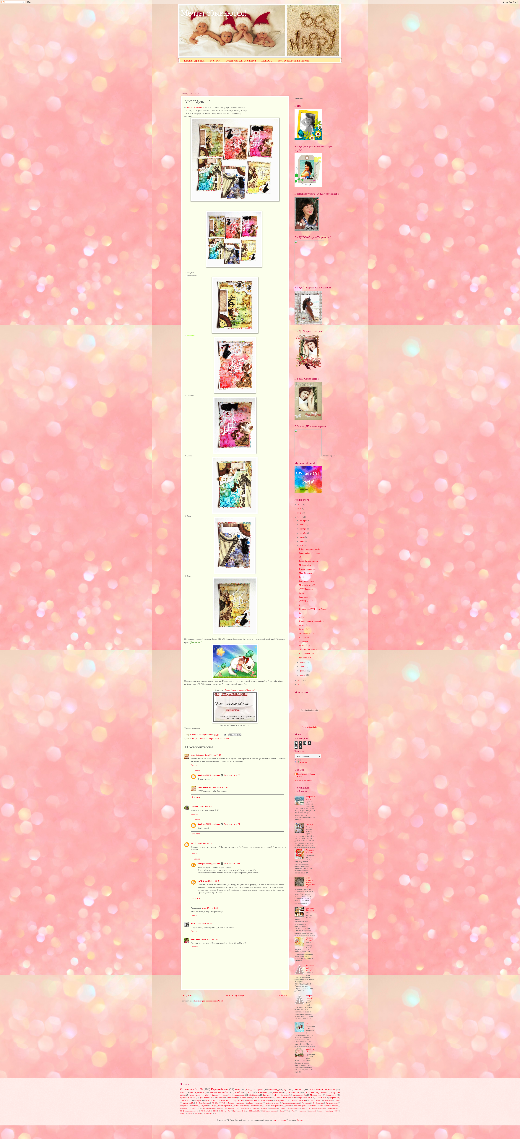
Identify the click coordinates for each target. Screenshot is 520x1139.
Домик (311, 1100)
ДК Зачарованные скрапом (284, 1097)
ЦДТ (286, 1089)
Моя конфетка (266, 1100)
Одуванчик (303, 641)
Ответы (197, 770)
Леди (266, 1105)
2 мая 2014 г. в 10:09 (204, 843)
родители (259, 1103)
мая (301, 545)
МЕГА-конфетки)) (306, 633)
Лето (182, 1092)
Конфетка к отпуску (310, 797)
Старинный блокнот (310, 909)
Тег (288, 1111)
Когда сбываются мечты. (308, 561)
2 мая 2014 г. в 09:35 (232, 775)
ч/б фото (198, 1100)
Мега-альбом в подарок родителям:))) (310, 882)
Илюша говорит (238, 1095)
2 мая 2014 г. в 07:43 (206, 806)
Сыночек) (298, 1089)
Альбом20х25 (229, 1108)
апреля (303, 662)
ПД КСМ (215, 1103)
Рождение (194, 1105)
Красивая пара (305, 657)
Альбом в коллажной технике (212, 1108)
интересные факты (300, 1105)
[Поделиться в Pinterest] (240, 735)
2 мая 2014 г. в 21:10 (210, 908)
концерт (182, 1113)
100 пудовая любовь (219, 1092)
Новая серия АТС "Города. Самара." (313, 609)
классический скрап (298, 1100)
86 (300, 557)
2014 (300, 517)
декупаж (288, 1105)
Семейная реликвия (225, 1105)
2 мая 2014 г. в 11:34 (220, 787)
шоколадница (208, 1113)
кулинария (240, 1103)
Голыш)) (309, 824)
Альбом (239, 1092)
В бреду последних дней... (309, 549)
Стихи (282, 1111)
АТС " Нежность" (306, 601)
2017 (300, 504)
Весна (225, 1095)
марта (302, 666)
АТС (193, 738)
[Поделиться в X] (235, 735)
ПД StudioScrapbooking (317, 1108)
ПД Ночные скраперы (269, 1111)
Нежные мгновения (307, 569)
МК (206, 1095)
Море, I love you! (305, 573)
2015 (300, 513)
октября (303, 528)
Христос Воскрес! (309, 938)
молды (190, 1113)
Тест (293, 1111)
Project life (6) (304, 645)
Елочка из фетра (331, 1103)
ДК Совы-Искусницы (315, 1092)
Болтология (293, 1092)
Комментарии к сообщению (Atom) (208, 1000)
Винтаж (266, 1095)
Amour (302, 617)
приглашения (327, 1100)
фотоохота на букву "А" (308, 649)
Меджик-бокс (315, 1095)
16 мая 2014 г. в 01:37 (209, 939)
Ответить (194, 765)
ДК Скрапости (318, 1103)
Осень (318, 1100)
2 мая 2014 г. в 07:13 (213, 755)
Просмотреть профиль (303, 780)
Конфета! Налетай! (309, 996)
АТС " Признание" (306, 589)
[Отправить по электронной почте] (229, 735)
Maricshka (191, 336)
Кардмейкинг (219, 1089)
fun (307, 1023)
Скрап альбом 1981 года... (309, 553)
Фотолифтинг (301, 1111)
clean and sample (299, 1095)
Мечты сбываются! (214, 12)
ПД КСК (215, 1111)
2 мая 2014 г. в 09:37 (232, 824)
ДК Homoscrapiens (262, 1097)
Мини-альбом (251, 1100)
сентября (303, 533)
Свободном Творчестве (195, 107)
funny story (303, 597)
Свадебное (220, 1097)
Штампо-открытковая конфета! (311, 621)
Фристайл (285, 1095)
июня (302, 541)
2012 (300, 684)
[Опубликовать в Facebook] (237, 735)
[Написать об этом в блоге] (232, 735)
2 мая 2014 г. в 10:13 (232, 863)
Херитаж (231, 1103)
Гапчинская (306, 1103)
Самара (213, 1105)
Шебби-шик (254, 1095)
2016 (300, 508)
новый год (273, 1089)
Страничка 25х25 (305, 1097)
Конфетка (262, 1092)
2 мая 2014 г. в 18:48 (211, 881)
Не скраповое (197, 1092)
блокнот (215, 1095)
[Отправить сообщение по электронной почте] (225, 734)
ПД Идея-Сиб (205, 1111)
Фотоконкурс (331, 1095)
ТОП (223, 1103)
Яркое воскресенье (306, 581)
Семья (301, 593)
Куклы (283, 1108)
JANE (193, 843)
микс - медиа (223, 738)
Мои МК (215, 60)
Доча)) (248, 1089)
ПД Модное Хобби (239, 1111)
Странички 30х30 (191, 1089)
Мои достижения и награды (294, 60)
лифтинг (250, 1103)
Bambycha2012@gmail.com (209, 775)
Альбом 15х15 (188, 1103)
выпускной (312, 1111)
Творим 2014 (321, 1097)
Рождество (204, 1105)
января (303, 675)
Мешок (304, 1108)
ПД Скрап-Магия (276, 1105)
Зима (237, 1089)
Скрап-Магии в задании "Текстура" (240, 690)
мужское (335, 1105)
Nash (189, 516)
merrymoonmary (279, 1120)
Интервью (264, 1108)
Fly (300, 613)
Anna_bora (195, 939)
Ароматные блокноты (310, 851)
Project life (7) (304, 629)
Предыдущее (282, 995)
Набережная (184, 1105)
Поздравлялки (281, 1100)
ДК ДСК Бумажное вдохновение (247, 1108)
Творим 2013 (238, 1100)
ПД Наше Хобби (254, 1111)
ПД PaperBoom (332, 1108)
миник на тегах (324, 1105)
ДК (275, 1095)
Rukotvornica (192, 275)
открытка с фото (256, 1105)
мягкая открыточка (241, 1105)
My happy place (305, 565)
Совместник (224, 1100)
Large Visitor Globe (309, 727)
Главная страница (194, 60)
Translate (303, 762)
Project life (232, 1097)
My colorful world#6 (307, 585)
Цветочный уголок (187, 1097)
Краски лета (274, 1108)
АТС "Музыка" (305, 637)
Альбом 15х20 (195, 1108)
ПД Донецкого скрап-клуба (189, 1111)
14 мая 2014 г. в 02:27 (204, 923)
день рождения (206, 1097)
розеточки (277, 1092)
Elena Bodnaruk (197, 755)
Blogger (300, 1120)
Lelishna (194, 806)
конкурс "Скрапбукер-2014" (328, 1111)
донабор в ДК (310, 1050)
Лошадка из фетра (293, 1108)
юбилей (337, 1100)
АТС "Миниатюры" (307, 653)
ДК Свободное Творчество (206, 738)
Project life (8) (304, 625)
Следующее (187, 995)
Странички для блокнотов (241, 60)
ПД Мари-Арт (225, 1111)
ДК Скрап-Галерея (202, 1103)
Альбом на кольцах (272, 1103)
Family (302, 577)
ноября (303, 524)
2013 (300, 680)
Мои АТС (266, 60)
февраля (303, 670)
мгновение (312, 1105)
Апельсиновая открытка (290, 1103)
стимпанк (198, 1113)
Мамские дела (210, 1100)
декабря (303, 520)
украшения (184, 1108)
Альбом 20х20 (246, 1097)
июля (302, 537)
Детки (260, 1089)
